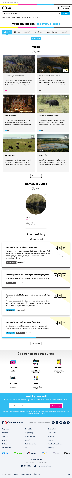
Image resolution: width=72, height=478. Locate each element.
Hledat (65, 13)
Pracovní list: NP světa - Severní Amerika (23, 322)
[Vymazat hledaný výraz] (59, 13)
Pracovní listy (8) (51, 32)
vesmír (24, 17)
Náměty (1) (38, 32)
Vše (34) (7, 32)
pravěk (29, 17)
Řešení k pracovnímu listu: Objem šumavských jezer (27, 274)
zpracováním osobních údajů (36, 413)
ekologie (18, 17)
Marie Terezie (36, 17)
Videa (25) (17, 32)
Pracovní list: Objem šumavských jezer (22, 247)
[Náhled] (60, 248)
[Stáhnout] (56, 248)
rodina (13, 17)
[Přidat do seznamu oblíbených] (32, 57)
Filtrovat (37, 38)
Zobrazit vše (36, 176)
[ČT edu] (6, 9)
